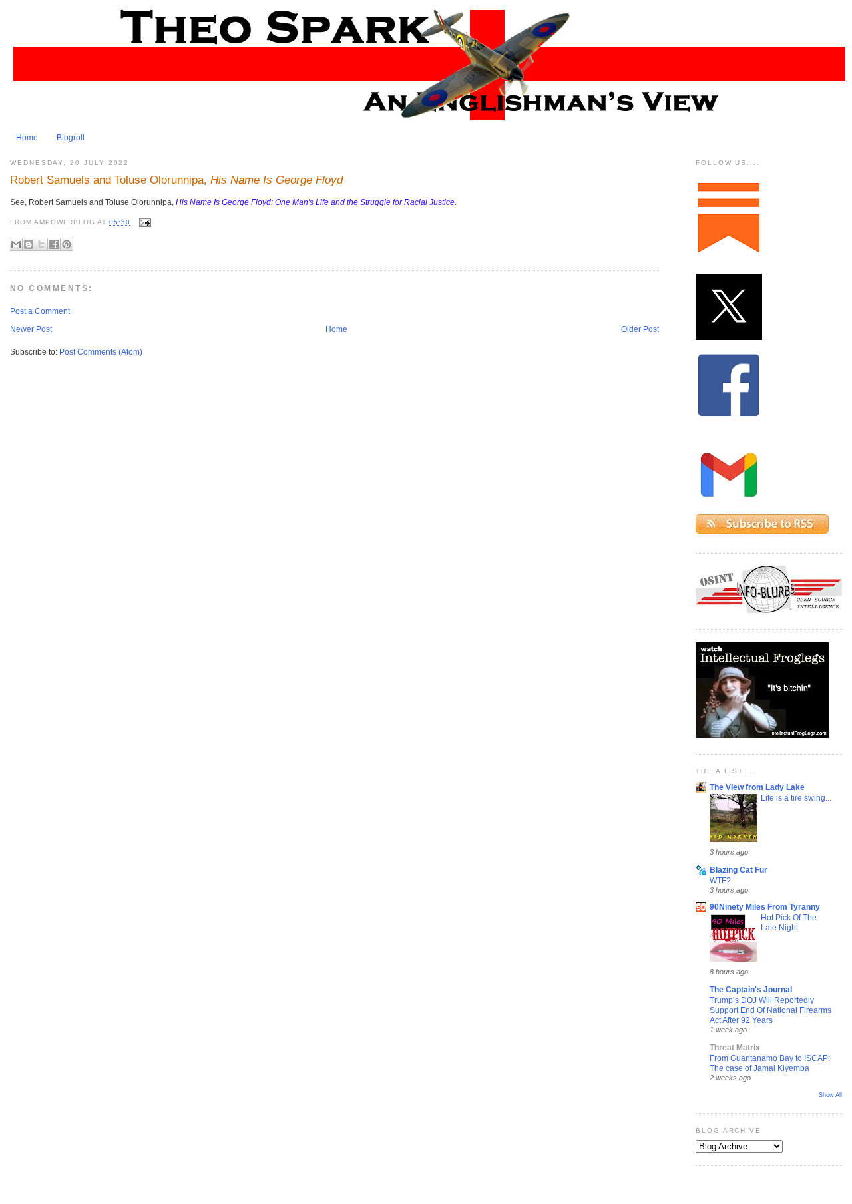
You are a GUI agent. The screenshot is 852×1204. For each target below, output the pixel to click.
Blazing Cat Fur (738, 870)
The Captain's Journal (751, 989)
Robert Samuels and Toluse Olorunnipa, (176, 179)
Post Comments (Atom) (100, 352)
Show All (830, 1095)
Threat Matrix (735, 1047)
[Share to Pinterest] (66, 244)
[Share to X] (41, 244)
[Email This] (16, 244)
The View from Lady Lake (757, 787)
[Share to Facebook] (54, 244)
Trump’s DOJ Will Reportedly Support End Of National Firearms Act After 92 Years (770, 1010)
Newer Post (31, 329)
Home (27, 137)
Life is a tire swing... (796, 797)
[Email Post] (143, 222)
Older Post (640, 329)
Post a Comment (40, 311)
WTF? (720, 880)
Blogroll (71, 137)
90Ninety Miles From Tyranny (765, 907)
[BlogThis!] (28, 244)
